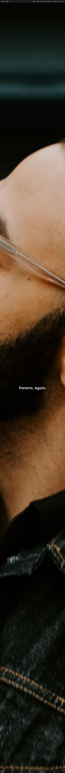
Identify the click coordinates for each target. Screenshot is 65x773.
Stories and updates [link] (47, 1)
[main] (32, 388)
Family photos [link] (39, 1)
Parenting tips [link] (55, 1)
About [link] (61, 1)
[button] (64, 1)
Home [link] (34, 1)
